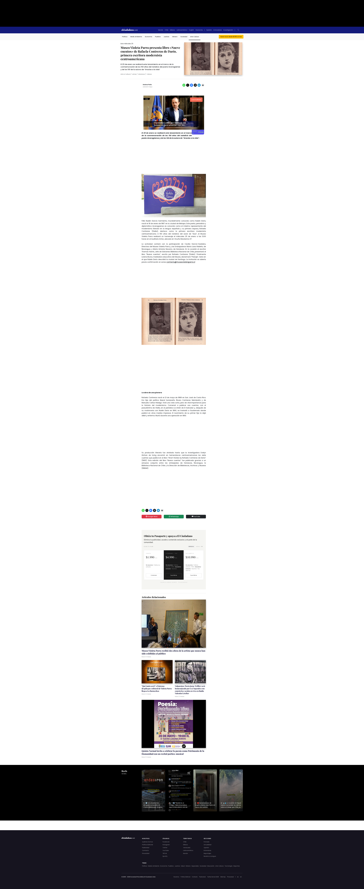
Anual (199, 546)
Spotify (165, 856)
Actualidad (207, 845)
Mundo (160, 30)
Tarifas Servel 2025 (213, 877)
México (172, 30)
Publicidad (145, 848)
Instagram (166, 845)
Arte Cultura (194, 37)
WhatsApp (174, 516)
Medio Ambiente (136, 37)
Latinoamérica (182, 30)
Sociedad (183, 37)
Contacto (145, 850)
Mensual (191, 546)
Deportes (236, 866)
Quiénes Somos (147, 842)
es (238, 877)
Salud (183, 866)
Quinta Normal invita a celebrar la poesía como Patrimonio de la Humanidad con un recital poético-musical (173, 752)
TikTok (165, 853)
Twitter (165, 848)
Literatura (141, 74)
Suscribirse (173, 575)
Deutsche (199, 30)
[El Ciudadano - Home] (130, 30)
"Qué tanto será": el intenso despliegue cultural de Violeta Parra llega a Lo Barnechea (157, 688)
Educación (210, 866)
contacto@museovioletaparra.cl (181, 262)
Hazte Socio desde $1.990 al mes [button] (231, 37)
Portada (206, 842)
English (191, 30)
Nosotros (176, 877)
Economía (148, 37)
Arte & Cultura (125, 74)
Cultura (149, 74)
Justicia (166, 37)
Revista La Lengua (210, 856)
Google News (152, 516)
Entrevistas (217, 30)
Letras (134, 74)
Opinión (209, 30)
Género (174, 37)
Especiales (195, 866)
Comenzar (154, 575)
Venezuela (186, 848)
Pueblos (158, 37)
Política (124, 37)
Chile (166, 30)
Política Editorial (147, 845)
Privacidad (145, 853)
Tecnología (228, 866)
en (241, 877)
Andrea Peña (147, 85)
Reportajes (207, 853)
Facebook (166, 842)
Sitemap (223, 877)
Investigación (228, 30)
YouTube (196, 516)
